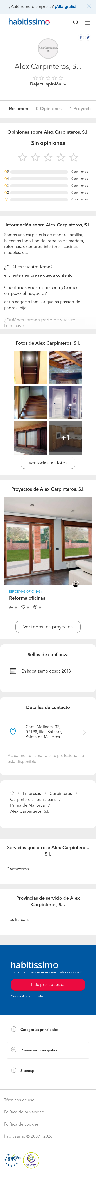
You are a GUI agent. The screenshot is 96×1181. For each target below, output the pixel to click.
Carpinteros (61, 794)
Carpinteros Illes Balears (33, 800)
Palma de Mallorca (27, 806)
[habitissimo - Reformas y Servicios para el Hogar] (23, 23)
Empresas (32, 794)
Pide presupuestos (48, 1172)
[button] (48, 1030)
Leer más (12, 326)
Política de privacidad (24, 1112)
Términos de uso (19, 1100)
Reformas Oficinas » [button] (26, 591)
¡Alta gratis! (65, 7)
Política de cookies (21, 1124)
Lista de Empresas (23, 1084)
